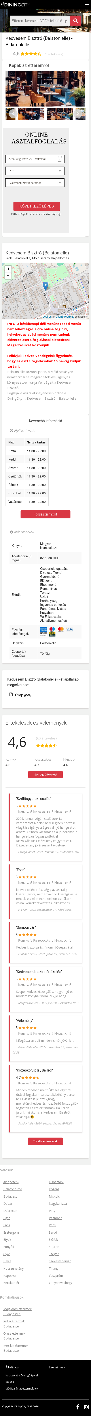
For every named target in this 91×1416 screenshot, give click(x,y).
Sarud (53, 1232)
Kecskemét (11, 1283)
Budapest (10, 1196)
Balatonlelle (68, 283)
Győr (6, 1254)
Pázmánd (55, 1218)
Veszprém (56, 1275)
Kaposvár (10, 1275)
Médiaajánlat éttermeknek (22, 1388)
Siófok (53, 1239)
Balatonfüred (12, 1189)
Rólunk (10, 1382)
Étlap (23, 694)
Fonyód (8, 1247)
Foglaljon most (45, 514)
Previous (13, 113)
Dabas (8, 1203)
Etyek (7, 1239)
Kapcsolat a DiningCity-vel (22, 1375)
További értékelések (45, 1141)
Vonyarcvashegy (60, 1283)
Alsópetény (11, 1182)
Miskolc (54, 1196)
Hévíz (7, 1261)
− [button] (8, 275)
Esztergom (11, 1232)
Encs (6, 1225)
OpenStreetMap (64, 316)
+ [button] (8, 269)
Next (77, 113)
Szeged (54, 1254)
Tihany (53, 1268)
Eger (6, 1218)
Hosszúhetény (13, 1268)
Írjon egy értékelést (45, 774)
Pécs (52, 1225)
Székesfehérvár (60, 1261)
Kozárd (54, 1189)
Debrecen (10, 1211)
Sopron (54, 1247)
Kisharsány (56, 1182)
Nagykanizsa (58, 1203)
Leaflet (47, 316)
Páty (52, 1211)
